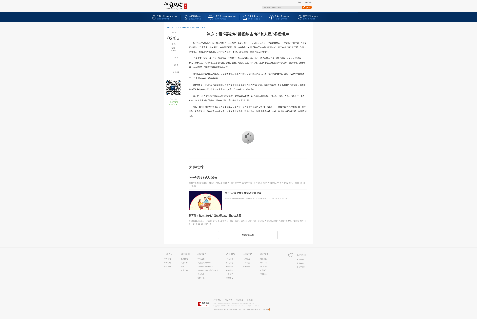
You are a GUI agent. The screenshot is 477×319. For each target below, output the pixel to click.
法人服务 (229, 263)
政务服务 (230, 254)
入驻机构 (263, 274)
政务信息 (201, 274)
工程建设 (229, 278)
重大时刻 (167, 263)
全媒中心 (184, 263)
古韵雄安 (246, 263)
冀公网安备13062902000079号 (257, 309)
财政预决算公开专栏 (205, 266)
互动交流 (201, 278)
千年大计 (168, 254)
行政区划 (263, 263)
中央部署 (167, 259)
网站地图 (239, 300)
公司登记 (229, 274)
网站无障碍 (301, 267)
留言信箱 (300, 259)
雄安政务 (202, 254)
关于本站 (217, 300)
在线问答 (308, 2)
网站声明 (228, 300)
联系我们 (251, 300)
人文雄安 (246, 259)
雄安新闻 (185, 27)
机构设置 (201, 259)
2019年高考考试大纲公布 (203, 177)
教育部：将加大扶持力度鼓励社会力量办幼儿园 (215, 215)
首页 (299, 2)
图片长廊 (184, 270)
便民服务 (229, 266)
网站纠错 (300, 263)
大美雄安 (247, 254)
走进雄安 (246, 266)
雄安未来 (264, 254)
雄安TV (183, 266)
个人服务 (229, 259)
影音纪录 (167, 266)
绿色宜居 (263, 266)
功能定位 (263, 259)
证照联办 (229, 270)
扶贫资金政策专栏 (204, 263)
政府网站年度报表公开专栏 (208, 270)
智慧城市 (263, 270)
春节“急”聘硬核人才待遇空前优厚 (243, 193)
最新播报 (195, 27)
